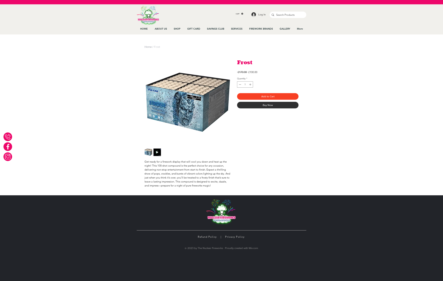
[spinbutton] (245, 84)
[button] (239, 14)
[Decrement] (240, 84)
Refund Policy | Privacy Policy (221, 236)
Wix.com (253, 248)
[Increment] (250, 84)
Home (148, 46)
